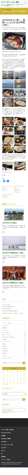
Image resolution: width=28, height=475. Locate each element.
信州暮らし (9, 9)
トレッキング (5, 325)
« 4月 (3, 384)
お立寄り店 (4, 348)
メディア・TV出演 (6, 323)
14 (10, 377)
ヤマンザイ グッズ (6, 358)
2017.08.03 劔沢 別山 (7, 194)
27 (7, 382)
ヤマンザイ (11, 29)
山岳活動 (4, 339)
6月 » (7, 384)
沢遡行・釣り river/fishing (8, 337)
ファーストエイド (6, 341)
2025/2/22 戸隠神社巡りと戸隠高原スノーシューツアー (14, 253)
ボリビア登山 (5, 332)
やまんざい (6, 27)
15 (14, 377)
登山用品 (4, 327)
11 (24, 375)
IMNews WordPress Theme (13, 464)
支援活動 (4, 353)
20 (7, 380)
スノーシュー (5, 330)
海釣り (16, 29)
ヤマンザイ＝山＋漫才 (10, 2)
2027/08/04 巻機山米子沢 (8, 306)
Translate (13, 412)
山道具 (3, 344)
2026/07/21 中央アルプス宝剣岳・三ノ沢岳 (12, 313)
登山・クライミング (7, 334)
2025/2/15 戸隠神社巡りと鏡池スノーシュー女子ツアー (14, 283)
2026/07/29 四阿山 (6, 308)
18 (24, 377)
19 (4, 380)
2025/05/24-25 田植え (9, 223)
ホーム (3, 9)
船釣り (20, 29)
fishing (23, 29)
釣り (7, 29)
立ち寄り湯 (4, 351)
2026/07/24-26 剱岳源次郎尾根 (9, 311)
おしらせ (4, 355)
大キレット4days (6, 304)
